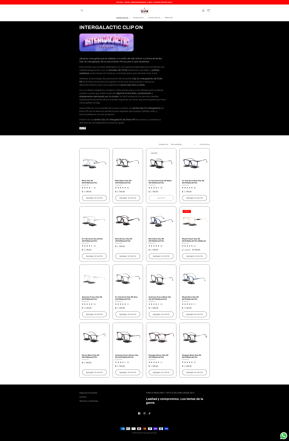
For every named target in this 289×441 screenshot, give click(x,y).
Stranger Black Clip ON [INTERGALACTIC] (191, 356)
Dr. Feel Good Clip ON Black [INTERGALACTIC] (160, 182)
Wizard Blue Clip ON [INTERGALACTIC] (190, 298)
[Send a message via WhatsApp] (284, 436)
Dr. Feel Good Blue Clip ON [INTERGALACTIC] (193, 182)
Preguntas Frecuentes (88, 393)
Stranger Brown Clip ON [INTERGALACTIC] (158, 356)
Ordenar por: (164, 144)
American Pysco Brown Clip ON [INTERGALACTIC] (126, 356)
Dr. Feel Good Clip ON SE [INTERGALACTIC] (92, 240)
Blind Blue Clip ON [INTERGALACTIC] (156, 240)
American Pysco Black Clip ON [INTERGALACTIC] (160, 298)
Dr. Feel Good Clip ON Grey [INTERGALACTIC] (126, 298)
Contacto (83, 397)
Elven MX (140, 433)
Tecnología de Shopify (150, 433)
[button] (82, 10)
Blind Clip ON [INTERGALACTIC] (89, 182)
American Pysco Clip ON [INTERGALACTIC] (92, 298)
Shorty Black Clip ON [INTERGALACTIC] (90, 356)
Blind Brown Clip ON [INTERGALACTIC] (123, 240)
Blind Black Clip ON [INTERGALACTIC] (123, 182)
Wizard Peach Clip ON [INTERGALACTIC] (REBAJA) (194, 240)
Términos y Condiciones (88, 401)
